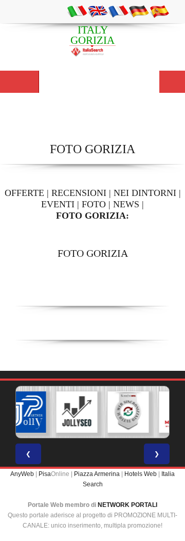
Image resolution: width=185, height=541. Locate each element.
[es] (159, 11)
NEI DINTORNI (145, 193)
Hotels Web (140, 474)
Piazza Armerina (97, 474)
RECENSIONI (78, 193)
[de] (138, 11)
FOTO (94, 204)
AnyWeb (22, 474)
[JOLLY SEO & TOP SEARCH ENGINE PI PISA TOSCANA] (74, 412)
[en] (97, 11)
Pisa (45, 474)
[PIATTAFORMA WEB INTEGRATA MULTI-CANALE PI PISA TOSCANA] (125, 412)
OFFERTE (24, 193)
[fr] (118, 11)
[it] (77, 11)
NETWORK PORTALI (127, 505)
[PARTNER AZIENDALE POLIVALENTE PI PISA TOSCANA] (23, 412)
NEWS (126, 204)
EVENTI (58, 204)
